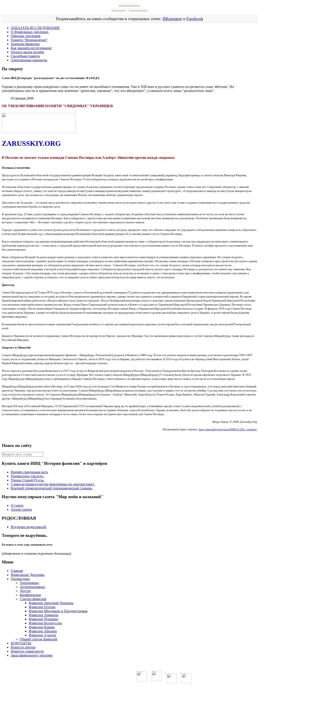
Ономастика (20, 579)
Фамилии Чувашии (43, 619)
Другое (25, 591)
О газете (17, 505)
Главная (17, 571)
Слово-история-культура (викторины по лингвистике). (53, 484)
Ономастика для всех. (27, 476)
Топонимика (29, 583)
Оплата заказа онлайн (27, 52)
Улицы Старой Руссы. (27, 480)
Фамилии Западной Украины (51, 603)
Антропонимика (32, 587)
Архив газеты (21, 509)
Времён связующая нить (29, 472)
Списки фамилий (33, 599)
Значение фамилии (25, 44)
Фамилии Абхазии (43, 631)
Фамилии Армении (43, 615)
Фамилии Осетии (42, 607)
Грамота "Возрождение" (29, 40)
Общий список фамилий (38, 639)
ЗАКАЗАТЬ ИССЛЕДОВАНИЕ (35, 28)
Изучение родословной (28, 527)
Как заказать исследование (31, 48)
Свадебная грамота (25, 56)
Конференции (30, 595)
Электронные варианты (29, 60)
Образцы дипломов (26, 36)
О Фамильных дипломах (30, 32)
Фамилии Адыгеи (42, 635)
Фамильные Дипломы (28, 575)
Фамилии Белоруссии (45, 623)
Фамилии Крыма (42, 627)
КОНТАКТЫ (21, 643)
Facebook (194, 18)
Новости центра (23, 647)
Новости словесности (27, 651)
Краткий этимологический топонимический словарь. (52, 488)
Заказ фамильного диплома (31, 655)
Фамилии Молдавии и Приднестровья (58, 611)
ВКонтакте (172, 18)
